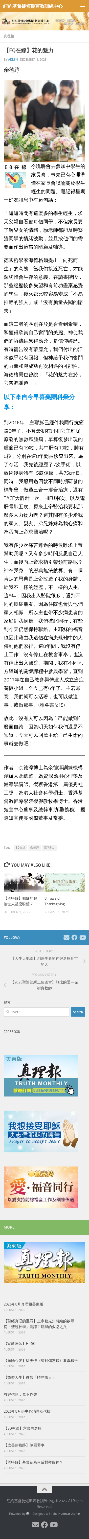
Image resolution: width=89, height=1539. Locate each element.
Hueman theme (69, 1514)
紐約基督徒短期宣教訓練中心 (33, 6)
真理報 (9, 36)
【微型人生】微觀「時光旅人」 (30, 1377)
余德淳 (34, 847)
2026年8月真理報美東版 (23, 1304)
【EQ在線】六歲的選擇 (23, 1428)
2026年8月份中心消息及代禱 (27, 1411)
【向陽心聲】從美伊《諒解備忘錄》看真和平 (41, 1360)
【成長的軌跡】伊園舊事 (24, 1445)
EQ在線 (20, 847)
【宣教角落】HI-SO (20, 1343)
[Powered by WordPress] (27, 1513)
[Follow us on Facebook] (74, 937)
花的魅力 (50, 847)
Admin (13, 59)
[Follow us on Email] (66, 937)
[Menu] (83, 6)
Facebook (12, 1032)
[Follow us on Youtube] (82, 937)
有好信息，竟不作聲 (20, 1394)
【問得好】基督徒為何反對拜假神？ (33, 1462)
